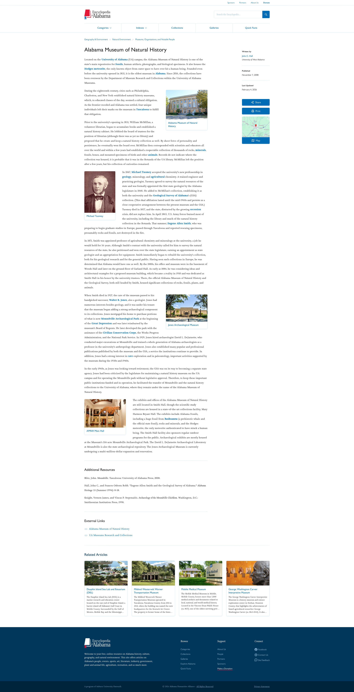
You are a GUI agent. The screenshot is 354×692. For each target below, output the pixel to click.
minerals (200, 150)
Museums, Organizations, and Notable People (155, 39)
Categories (103, 27)
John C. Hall (247, 56)
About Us (254, 2)
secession (195, 209)
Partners (242, 2)
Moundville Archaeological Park (120, 318)
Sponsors (231, 2)
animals (152, 154)
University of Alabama (114, 59)
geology (126, 176)
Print (258, 111)
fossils (119, 64)
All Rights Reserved (204, 686)
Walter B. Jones (118, 300)
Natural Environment (121, 39)
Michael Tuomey (141, 172)
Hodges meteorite (94, 68)
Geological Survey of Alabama (170, 195)
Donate (266, 3)
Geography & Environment (96, 39)
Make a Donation (224, 668)
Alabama (160, 73)
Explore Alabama (188, 663)
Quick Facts (251, 27)
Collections (177, 27)
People (220, 653)
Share (258, 102)
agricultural (158, 176)
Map (258, 140)
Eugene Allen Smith (179, 223)
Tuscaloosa (142, 109)
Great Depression (102, 323)
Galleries (214, 27)
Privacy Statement (262, 686)
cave (130, 356)
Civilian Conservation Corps (119, 332)
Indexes (140, 27)
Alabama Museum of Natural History (109, 528)
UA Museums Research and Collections (110, 535)
